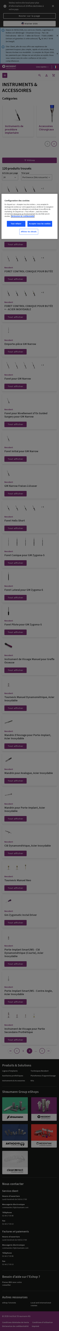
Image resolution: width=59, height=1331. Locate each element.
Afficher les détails (29, 232)
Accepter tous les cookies (40, 224)
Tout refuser (16, 224)
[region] (30, 216)
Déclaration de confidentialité (22, 216)
